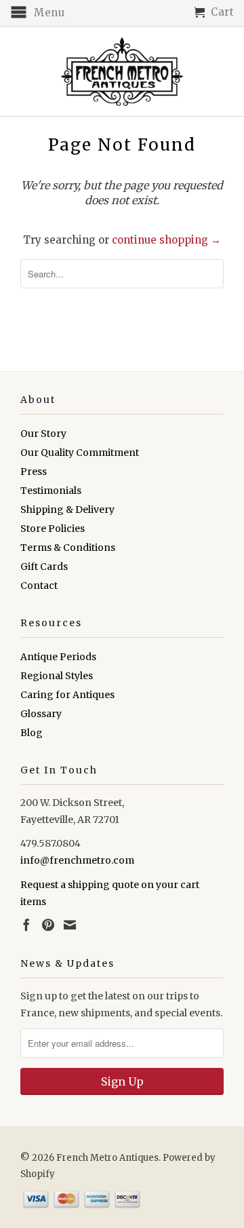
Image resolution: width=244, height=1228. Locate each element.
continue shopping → (166, 239)
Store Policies (52, 528)
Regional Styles (56, 676)
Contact (39, 585)
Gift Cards (44, 566)
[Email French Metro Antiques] (70, 925)
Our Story (43, 433)
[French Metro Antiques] (122, 71)
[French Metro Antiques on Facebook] (26, 925)
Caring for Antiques (67, 695)
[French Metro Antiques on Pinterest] (48, 925)
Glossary (41, 714)
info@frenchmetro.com (77, 860)
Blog (31, 733)
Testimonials (50, 490)
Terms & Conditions (67, 547)
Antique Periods (58, 657)
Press (33, 471)
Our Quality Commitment (79, 452)
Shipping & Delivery (67, 509)
